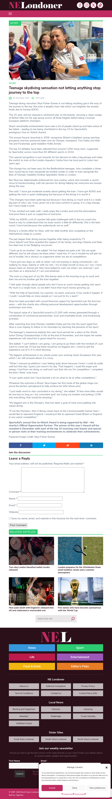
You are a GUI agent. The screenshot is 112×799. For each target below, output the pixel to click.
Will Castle (39, 98)
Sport (14, 23)
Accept (52, 788)
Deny (74, 788)
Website (13, 512)
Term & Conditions (24, 693)
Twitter (93, 5)
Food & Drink (32, 666)
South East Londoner (24, 739)
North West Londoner (88, 739)
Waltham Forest (24, 723)
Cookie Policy (68, 794)
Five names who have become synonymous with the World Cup (79, 609)
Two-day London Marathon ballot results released (29, 568)
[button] (106, 767)
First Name (14, 761)
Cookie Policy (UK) (88, 693)
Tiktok (100, 5)
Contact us (56, 693)
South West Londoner (56, 739)
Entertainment (80, 657)
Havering (88, 709)
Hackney (56, 709)
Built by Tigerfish (16, 795)
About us (24, 686)
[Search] (72, 618)
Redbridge (56, 716)
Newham (24, 716)
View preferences (97, 788)
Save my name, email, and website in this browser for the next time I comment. (54, 518)
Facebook (80, 5)
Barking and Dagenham (24, 709)
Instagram (86, 5)
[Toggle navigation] (10, 13)
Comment (15, 491)
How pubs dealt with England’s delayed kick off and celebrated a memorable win (31, 609)
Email (13, 505)
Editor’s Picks (80, 666)
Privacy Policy (80, 794)
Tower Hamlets (88, 716)
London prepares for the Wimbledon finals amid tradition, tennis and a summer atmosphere (79, 570)
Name (13, 498)
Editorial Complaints (56, 686)
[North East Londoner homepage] (35, 5)
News (32, 648)
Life (32, 657)
